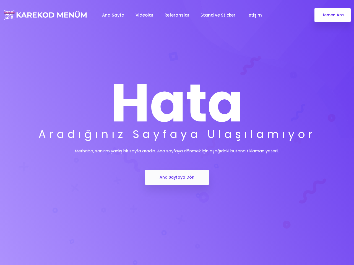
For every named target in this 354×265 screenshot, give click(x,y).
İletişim (254, 15)
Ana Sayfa (113, 15)
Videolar (144, 15)
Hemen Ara (332, 15)
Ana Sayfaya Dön (177, 177)
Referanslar (177, 15)
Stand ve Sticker (218, 15)
